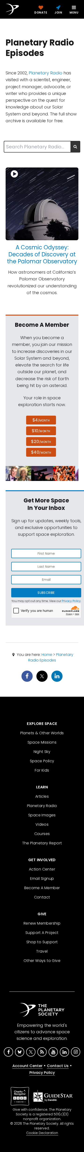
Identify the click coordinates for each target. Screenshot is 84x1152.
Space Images (42, 815)
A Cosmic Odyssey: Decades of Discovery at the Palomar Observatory (42, 254)
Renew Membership (42, 923)
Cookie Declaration (42, 1133)
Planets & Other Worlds (42, 733)
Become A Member (42, 888)
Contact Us (58, 1065)
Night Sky (42, 751)
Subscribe (46, 592)
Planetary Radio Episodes (51, 657)
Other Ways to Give (42, 960)
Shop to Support (42, 942)
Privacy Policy (71, 601)
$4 (41, 420)
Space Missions (42, 742)
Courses (42, 833)
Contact (42, 897)
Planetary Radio (45, 73)
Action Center (42, 869)
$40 (41, 452)
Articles (42, 796)
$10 (41, 431)
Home (47, 654)
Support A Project (42, 932)
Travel (42, 951)
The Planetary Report (42, 843)
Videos (42, 824)
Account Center (27, 1065)
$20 (41, 441)
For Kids (42, 770)
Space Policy (42, 761)
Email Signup (42, 878)
